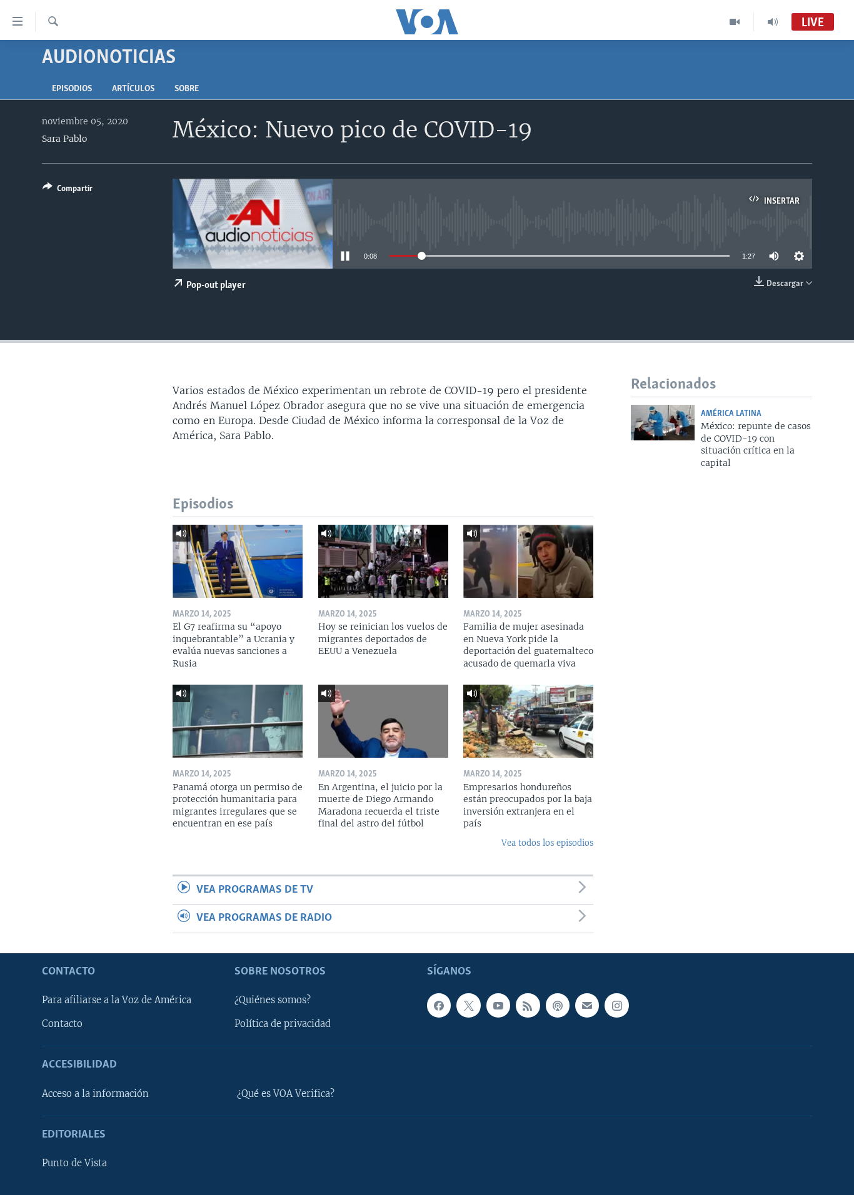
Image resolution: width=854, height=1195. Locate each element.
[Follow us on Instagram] (616, 1005)
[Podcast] (558, 1005)
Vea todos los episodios (547, 843)
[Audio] (772, 21)
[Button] (68, 190)
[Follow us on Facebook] (439, 1005)
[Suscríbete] (587, 1005)
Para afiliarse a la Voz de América (116, 1000)
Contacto (62, 1023)
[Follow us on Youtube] (498, 1005)
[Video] (735, 21)
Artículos (133, 89)
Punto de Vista (74, 1163)
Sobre (186, 89)
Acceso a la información (95, 1093)
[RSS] (528, 1005)
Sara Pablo (64, 138)
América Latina (731, 414)
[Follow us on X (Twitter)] (468, 1005)
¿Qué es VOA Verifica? (285, 1093)
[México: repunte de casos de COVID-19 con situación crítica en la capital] (663, 422)
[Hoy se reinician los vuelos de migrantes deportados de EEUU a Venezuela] (383, 561)
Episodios (72, 89)
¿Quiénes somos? (272, 1000)
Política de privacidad (282, 1023)
